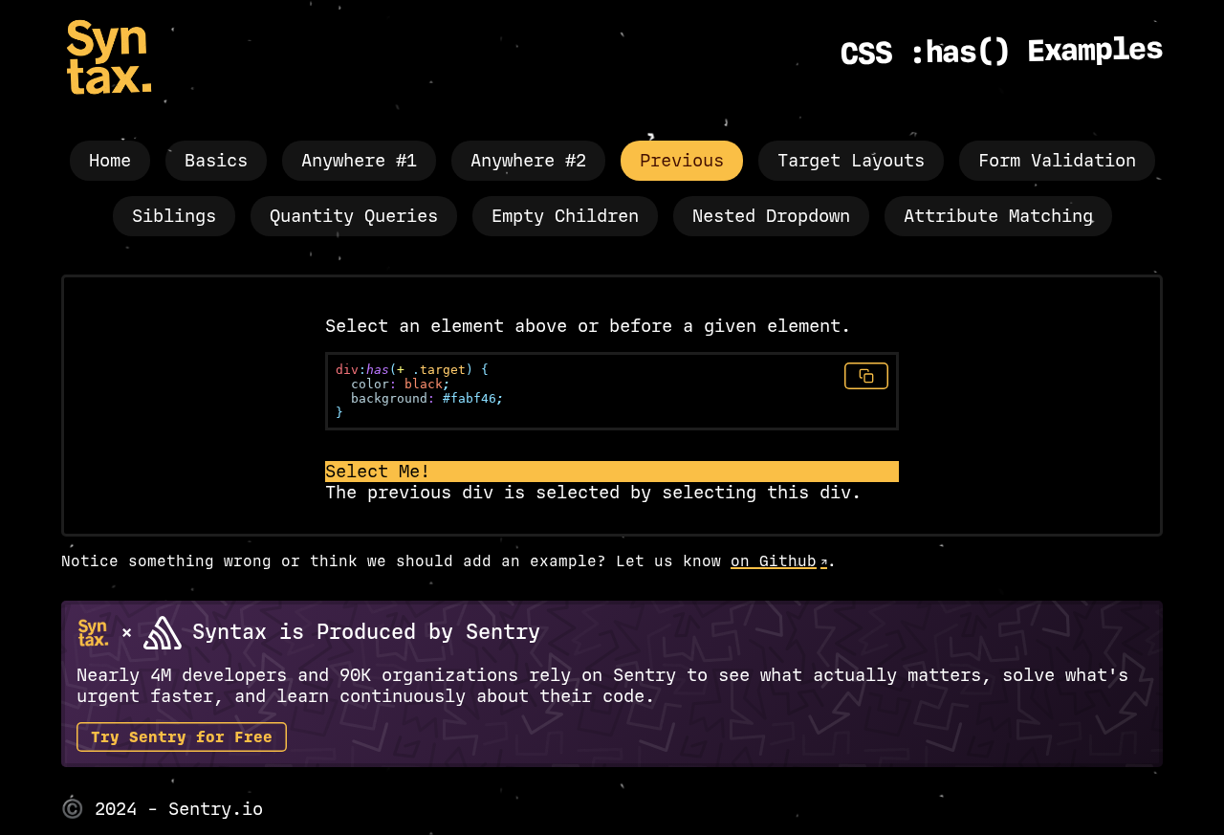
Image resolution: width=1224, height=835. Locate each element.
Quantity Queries (354, 216)
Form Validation (1057, 160)
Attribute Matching (998, 216)
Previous (682, 160)
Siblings (174, 216)
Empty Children (565, 216)
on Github (774, 561)
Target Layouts (851, 160)
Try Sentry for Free (182, 737)
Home (110, 160)
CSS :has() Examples (1002, 52)
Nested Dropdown (771, 216)
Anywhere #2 (528, 160)
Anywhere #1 (359, 160)
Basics (216, 160)
